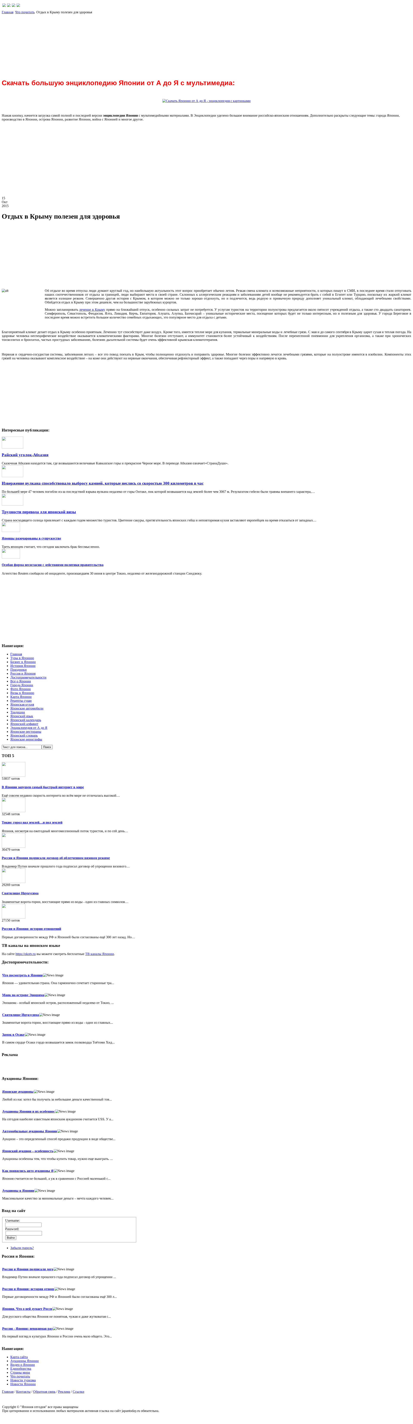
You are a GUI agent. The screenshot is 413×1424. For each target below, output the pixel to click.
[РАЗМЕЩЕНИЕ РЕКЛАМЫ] (18, 6)
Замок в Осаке (13, 1034)
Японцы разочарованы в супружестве (31, 538)
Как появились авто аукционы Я (28, 1171)
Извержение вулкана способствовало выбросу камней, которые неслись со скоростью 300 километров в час (102, 483)
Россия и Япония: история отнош (28, 1289)
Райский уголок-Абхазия (25, 455)
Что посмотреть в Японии (22, 975)
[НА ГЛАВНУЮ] (4, 6)
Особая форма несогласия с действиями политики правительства (52, 565)
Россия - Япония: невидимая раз (27, 1328)
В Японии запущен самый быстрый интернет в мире (43, 787)
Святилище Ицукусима (20, 893)
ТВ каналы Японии (99, 954)
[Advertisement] (131, 44)
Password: (12, 1229)
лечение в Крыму (92, 309)
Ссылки (78, 1391)
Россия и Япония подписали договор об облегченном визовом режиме (56, 858)
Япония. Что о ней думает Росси (27, 1309)
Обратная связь (44, 1391)
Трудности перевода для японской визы (39, 512)
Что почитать (25, 12)
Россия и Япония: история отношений (31, 929)
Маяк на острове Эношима (23, 995)
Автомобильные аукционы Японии (29, 1131)
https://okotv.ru (25, 954)
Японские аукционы (18, 1091)
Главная (7, 12)
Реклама (64, 1391)
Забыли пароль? (22, 1248)
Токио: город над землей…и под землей (32, 822)
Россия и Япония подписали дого (27, 1269)
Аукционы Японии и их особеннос (28, 1111)
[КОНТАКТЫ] (13, 6)
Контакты (23, 1391)
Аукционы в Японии (18, 1190)
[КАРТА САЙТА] (8, 6)
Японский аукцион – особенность (27, 1151)
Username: (12, 1220)
